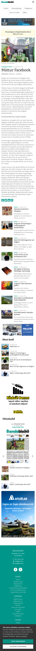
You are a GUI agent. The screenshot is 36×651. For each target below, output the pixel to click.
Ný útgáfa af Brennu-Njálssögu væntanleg (22, 270)
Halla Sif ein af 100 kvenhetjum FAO (21, 255)
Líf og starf (18, 609)
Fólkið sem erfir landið (18, 607)
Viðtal (25, 12)
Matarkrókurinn (18, 601)
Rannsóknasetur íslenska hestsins (23, 313)
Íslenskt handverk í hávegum (21, 210)
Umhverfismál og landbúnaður (18, 588)
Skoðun (18, 579)
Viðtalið (18, 611)
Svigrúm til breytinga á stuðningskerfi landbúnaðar (22, 225)
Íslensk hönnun (18, 599)
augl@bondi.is (18, 563)
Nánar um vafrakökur (21, 636)
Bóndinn (18, 605)
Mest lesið (8, 339)
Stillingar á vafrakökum (18, 646)
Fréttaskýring (16, 8)
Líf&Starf (18, 596)
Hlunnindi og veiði (18, 613)
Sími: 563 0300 (19, 559)
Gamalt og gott (18, 581)
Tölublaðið (8, 418)
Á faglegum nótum (6, 67)
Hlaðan (18, 623)
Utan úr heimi (14, 12)
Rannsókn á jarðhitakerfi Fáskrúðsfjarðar (23, 299)
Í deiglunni (28, 8)
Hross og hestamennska (18, 590)
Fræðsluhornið (18, 584)
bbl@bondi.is (19, 561)
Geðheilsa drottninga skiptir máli (21, 476)
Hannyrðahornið (18, 603)
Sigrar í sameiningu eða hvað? (20, 373)
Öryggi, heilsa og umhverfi (18, 592)
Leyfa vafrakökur (18, 641)
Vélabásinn (18, 616)
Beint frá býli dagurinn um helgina (24, 241)
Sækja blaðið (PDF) (18, 427)
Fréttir (6, 8)
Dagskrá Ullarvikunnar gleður (23, 284)
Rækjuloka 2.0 (14, 346)
